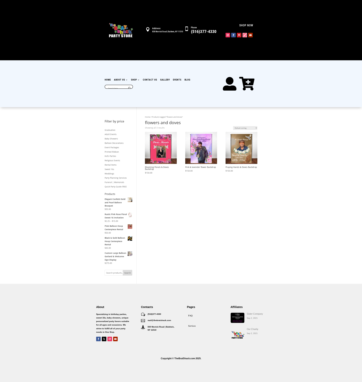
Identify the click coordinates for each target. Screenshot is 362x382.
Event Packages (112, 147)
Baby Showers (111, 138)
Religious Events (112, 160)
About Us (119, 80)
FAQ (190, 315)
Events (177, 80)
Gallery (165, 80)
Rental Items (111, 164)
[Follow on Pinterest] (239, 35)
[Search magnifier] (130, 88)
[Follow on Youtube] (250, 35)
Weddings (109, 173)
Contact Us (150, 80)
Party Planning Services (116, 177)
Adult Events (111, 134)
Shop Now (246, 25)
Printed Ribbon (112, 151)
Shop (134, 80)
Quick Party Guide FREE (116, 186)
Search (127, 272)
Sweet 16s (109, 169)
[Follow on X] (104, 339)
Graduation (110, 130)
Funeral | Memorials (114, 182)
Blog (187, 80)
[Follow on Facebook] (233, 35)
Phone (194, 27)
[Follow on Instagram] (228, 35)
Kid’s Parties (110, 156)
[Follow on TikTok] (245, 35)
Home (108, 80)
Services (192, 325)
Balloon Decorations (114, 143)
